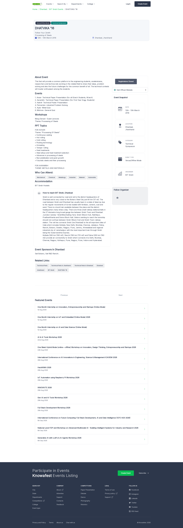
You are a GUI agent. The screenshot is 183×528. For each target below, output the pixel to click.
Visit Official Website (124, 90)
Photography (85, 501)
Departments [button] (76, 4)
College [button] (90, 4)
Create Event (142, 4)
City (33, 490)
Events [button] (49, 4)
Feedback (60, 504)
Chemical (52, 177)
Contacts (60, 501)
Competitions (37, 501)
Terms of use (110, 490)
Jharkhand (40, 270)
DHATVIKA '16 (62, 270)
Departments (37, 497)
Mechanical (41, 177)
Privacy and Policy (39, 523)
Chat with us (70, 523)
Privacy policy (110, 493)
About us (60, 523)
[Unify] (37, 4)
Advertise (60, 493)
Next (120, 295)
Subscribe (142, 473)
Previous (64, 295)
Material (82, 177)
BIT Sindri (51, 270)
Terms (51, 523)
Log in (128, 4)
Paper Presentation (88, 490)
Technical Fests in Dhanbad (84, 265)
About (59, 490)
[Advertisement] (98, 61)
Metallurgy (62, 177)
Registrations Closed (126, 81)
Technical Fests (42, 265)
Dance (83, 497)
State (34, 493)
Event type (36, 508)
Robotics (84, 504)
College (35, 504)
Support (59, 497)
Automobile (92, 177)
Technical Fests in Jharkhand (61, 265)
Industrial (72, 177)
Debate (83, 493)
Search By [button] (61, 4)
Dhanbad (100, 265)
